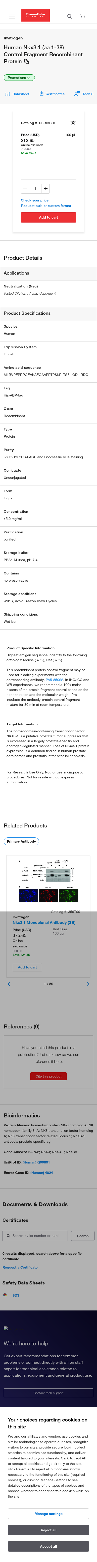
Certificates (55, 94)
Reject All (48, 1530)
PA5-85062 (54, 680)
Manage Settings (49, 1513)
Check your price (34, 200)
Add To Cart (48, 217)
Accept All (48, 1546)
